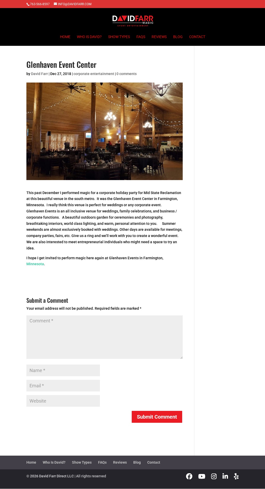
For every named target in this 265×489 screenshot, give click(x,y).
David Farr (39, 74)
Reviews (159, 37)
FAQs (140, 37)
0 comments (126, 74)
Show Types (119, 37)
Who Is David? (89, 37)
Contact (197, 37)
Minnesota (35, 264)
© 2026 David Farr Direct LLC (50, 476)
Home (65, 37)
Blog (178, 37)
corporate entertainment (93, 74)
